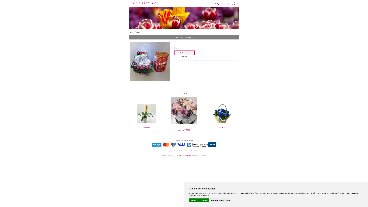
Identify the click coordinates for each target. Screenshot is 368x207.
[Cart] (229, 3)
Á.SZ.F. (171, 150)
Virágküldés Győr (145, 3)
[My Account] (237, 3)
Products (137, 32)
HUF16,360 (184, 53)
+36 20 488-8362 (185, 155)
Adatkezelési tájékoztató (191, 150)
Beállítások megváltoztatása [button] (220, 200)
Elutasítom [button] (204, 200)
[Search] (233, 3)
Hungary (218, 3)
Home (131, 32)
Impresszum (178, 150)
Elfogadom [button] (193, 200)
